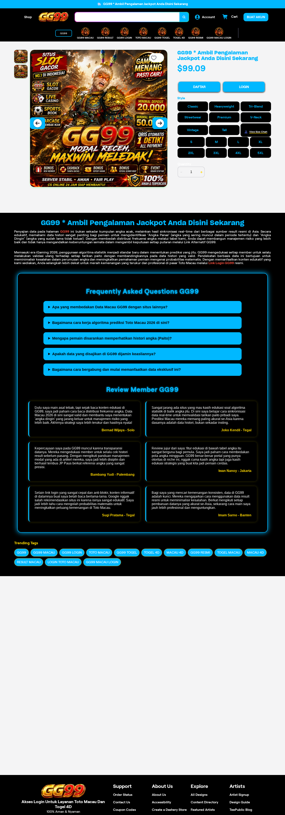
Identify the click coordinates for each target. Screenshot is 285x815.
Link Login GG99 (221, 263)
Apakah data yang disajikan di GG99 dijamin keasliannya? (104, 354)
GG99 (64, 231)
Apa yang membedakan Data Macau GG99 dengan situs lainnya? (110, 307)
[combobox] (127, 17)
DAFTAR (199, 87)
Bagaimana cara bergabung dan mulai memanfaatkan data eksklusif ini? (116, 369)
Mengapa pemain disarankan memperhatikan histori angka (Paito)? (112, 338)
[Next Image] (159, 123)
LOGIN (244, 87)
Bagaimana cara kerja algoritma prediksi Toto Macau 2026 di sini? (110, 323)
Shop (28, 17)
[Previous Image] (37, 123)
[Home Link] (53, 17)
